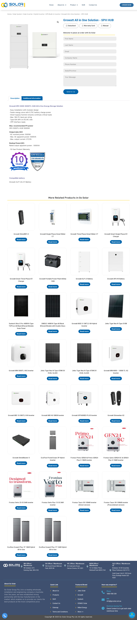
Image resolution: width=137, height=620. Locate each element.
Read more (21, 240)
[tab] (15, 98)
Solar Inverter (27, 14)
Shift (83, 5)
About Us (61, 5)
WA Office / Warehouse (28, 564)
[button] (127, 5)
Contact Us (93, 5)
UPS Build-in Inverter (53, 14)
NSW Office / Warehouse (94, 564)
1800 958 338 (111, 594)
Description (15, 98)
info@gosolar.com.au (114, 601)
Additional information (32, 98)
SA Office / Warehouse (53, 564)
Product (73, 5)
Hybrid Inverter (39, 14)
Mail (108, 598)
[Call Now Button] (5, 615)
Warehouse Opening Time (114, 606)
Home (51, 5)
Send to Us (71, 92)
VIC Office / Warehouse (75, 564)
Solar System (17, 14)
